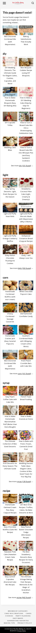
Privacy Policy (25, 623)
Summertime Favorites (18, 620)
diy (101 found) (25, 165)
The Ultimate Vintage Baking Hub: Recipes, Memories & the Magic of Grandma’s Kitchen (26, 585)
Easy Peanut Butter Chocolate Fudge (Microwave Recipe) (26, 532)
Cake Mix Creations (14, 613)
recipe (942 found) (23, 597)
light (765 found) (24, 268)
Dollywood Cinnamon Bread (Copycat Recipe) (26, 238)
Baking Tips (9, 623)
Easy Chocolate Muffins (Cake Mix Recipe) (10, 529)
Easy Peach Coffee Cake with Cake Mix (10, 399)
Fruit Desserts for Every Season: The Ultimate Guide (10, 466)
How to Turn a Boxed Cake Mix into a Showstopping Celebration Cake (26, 127)
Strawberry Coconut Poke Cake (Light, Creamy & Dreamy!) (26, 194)
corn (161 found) (24, 373)
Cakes (28, 613)
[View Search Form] (32, 3)
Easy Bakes (18, 618)
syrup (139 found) (24, 481)
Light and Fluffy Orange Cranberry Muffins (10, 238)
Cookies (9, 616)
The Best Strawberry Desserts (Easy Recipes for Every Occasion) (26, 557)
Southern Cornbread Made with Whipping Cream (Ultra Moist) (26, 341)
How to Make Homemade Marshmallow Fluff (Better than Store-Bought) (10, 421)
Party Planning (23, 616)
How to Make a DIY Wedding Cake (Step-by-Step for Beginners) (26, 103)
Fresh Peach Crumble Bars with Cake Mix (26, 363)
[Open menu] (4, 3)
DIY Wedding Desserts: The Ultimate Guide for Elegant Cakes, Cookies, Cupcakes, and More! (10, 75)
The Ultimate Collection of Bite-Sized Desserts (10, 444)
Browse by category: (18, 611)
